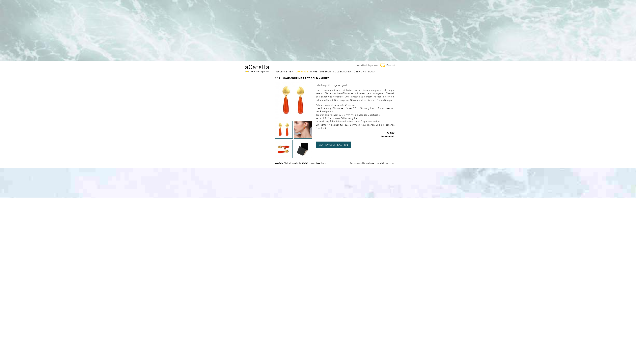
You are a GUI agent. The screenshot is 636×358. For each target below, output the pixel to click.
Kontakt (379, 163)
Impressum (389, 163)
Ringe (314, 71)
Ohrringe (302, 71)
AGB (372, 163)
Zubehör (325, 71)
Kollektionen (342, 71)
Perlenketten (284, 71)
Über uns (360, 71)
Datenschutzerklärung (359, 163)
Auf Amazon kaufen (333, 144)
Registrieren (373, 65)
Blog (371, 71)
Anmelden (361, 65)
